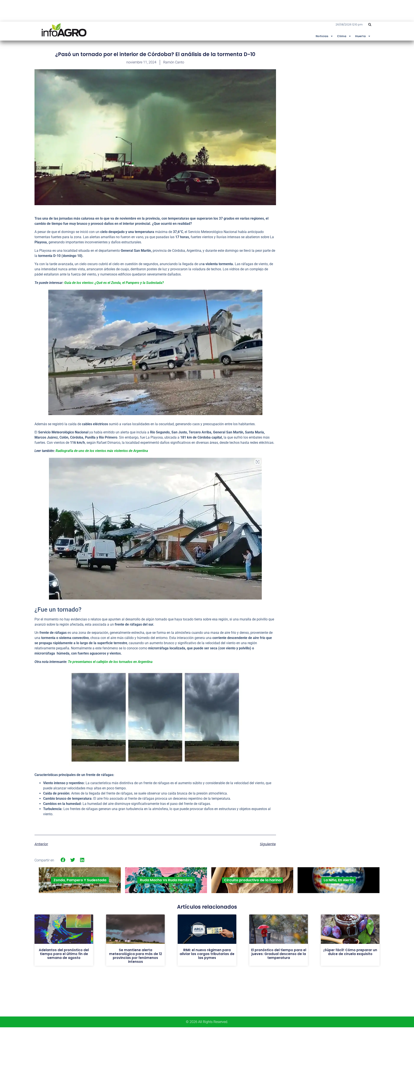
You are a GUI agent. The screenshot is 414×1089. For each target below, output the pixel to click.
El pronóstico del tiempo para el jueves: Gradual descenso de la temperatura (278, 954)
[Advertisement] (347, 83)
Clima (341, 36)
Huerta (360, 36)
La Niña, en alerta (339, 880)
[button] (370, 24)
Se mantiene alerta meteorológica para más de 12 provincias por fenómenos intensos (135, 956)
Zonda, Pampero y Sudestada (79, 880)
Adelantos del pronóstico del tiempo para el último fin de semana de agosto (64, 954)
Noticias (322, 36)
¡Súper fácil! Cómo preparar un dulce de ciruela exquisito (350, 952)
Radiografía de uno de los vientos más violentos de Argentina (102, 451)
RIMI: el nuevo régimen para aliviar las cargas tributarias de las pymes (207, 954)
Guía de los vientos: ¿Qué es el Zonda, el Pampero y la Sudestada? (114, 283)
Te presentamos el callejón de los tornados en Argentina (110, 662)
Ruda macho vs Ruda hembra (166, 880)
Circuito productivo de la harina (252, 880)
